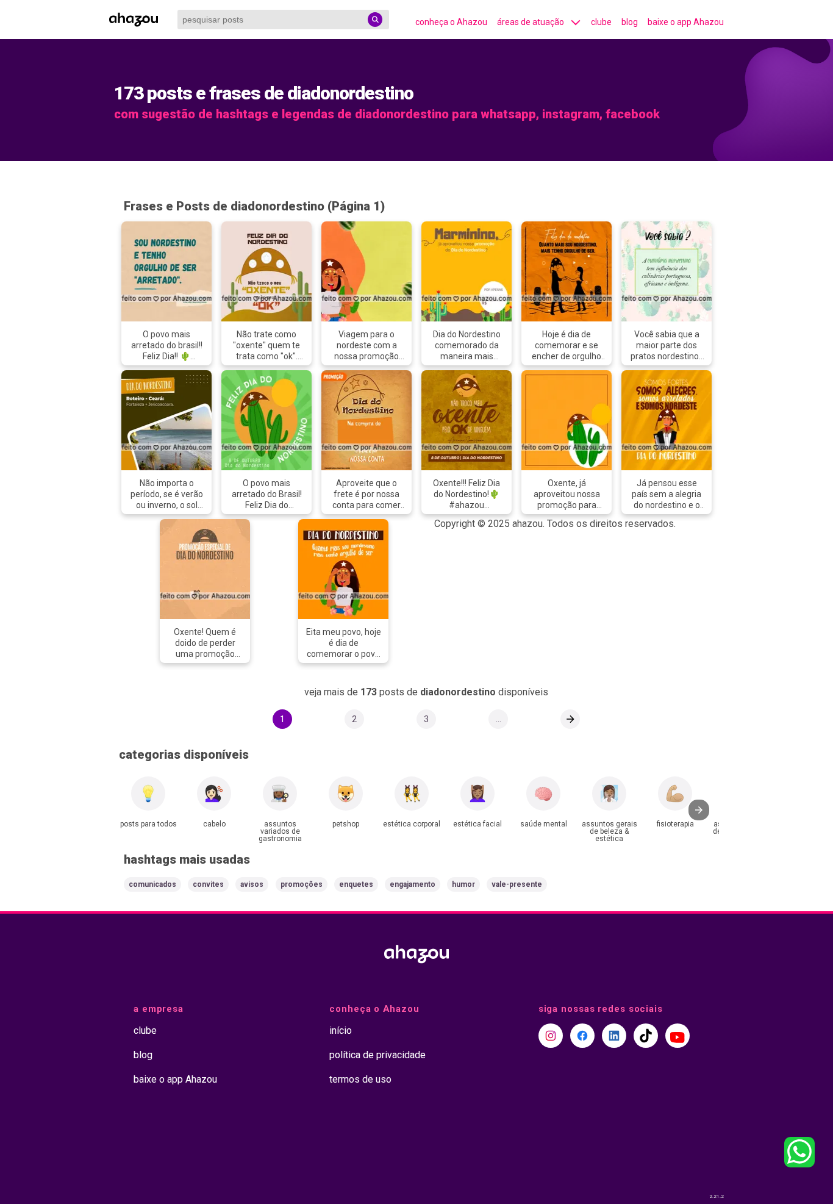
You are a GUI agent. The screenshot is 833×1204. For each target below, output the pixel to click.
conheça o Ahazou (451, 22)
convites (208, 884)
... (498, 719)
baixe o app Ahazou (686, 22)
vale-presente (517, 884)
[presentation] (698, 810)
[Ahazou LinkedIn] (614, 1035)
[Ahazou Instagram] (550, 1035)
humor (463, 884)
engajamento (412, 884)
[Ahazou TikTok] (646, 1035)
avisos (251, 884)
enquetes (356, 884)
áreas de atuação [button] (530, 22)
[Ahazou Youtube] (677, 1035)
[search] (375, 19)
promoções (302, 884)
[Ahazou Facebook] (582, 1035)
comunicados (152, 884)
